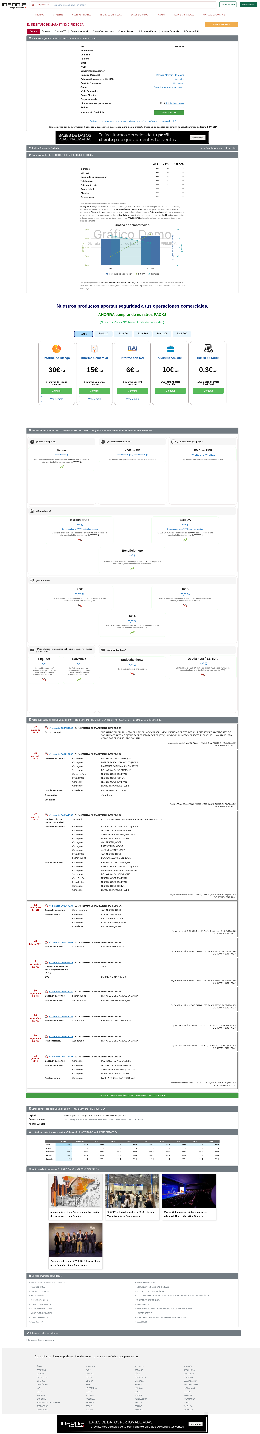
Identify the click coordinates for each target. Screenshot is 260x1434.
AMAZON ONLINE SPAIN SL (43, 1308)
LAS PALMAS (189, 1388)
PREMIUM (39, 15)
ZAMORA (139, 1409)
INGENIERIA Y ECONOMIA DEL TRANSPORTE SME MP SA (161, 1317)
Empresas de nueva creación (41, 1340)
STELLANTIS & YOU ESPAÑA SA (150, 1291)
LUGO (137, 1391)
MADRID (187, 1391)
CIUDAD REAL (141, 1377)
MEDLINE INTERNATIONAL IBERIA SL (152, 1287)
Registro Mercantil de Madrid (170, 75)
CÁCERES (90, 1373)
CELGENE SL (141, 1321)
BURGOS (41, 1373)
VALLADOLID (42, 1409)
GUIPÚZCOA (42, 1384)
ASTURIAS (41, 1370)
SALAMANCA (189, 1398)
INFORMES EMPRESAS (111, 15)
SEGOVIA (90, 1402)
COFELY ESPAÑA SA (39, 1317)
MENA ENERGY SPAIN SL (41, 1313)
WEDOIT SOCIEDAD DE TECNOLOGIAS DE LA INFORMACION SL (164, 1308)
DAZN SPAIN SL (143, 1304)
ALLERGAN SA (37, 1321)
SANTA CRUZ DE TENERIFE (48, 1402)
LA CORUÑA (91, 1388)
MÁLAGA (41, 1395)
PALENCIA (90, 1398)
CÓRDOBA (188, 1377)
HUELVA (89, 1384)
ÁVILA (88, 1370)
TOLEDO (138, 1406)
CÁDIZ (137, 1373)
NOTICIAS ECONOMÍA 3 (214, 15)
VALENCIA (188, 1406)
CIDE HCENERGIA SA (40, 1291)
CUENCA (41, 1380)
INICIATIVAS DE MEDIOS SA (148, 1300)
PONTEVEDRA (141, 1398)
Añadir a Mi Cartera (221, 24)
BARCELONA (189, 1370)
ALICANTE (139, 1366)
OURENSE (41, 1398)
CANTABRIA (189, 1373)
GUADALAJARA (190, 1380)
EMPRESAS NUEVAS (184, 15)
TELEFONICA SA (38, 1287)
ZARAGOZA (188, 1409)
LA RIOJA (138, 1388)
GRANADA (139, 1380)
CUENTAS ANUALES (81, 15)
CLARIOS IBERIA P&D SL (41, 1304)
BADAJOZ (139, 1370)
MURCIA (138, 1395)
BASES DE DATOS (139, 15)
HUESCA (138, 1384)
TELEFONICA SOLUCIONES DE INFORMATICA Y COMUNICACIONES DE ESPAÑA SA (172, 1295)
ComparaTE (58, 15)
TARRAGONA (42, 1406)
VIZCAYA (89, 1409)
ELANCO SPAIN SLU (39, 1300)
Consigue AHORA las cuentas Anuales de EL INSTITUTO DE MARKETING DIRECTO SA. (106, 1119)
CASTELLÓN (42, 1377)
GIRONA (89, 1380)
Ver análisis (178, 83)
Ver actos (179, 79)
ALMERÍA (188, 1366)
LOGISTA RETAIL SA (144, 1313)
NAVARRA (188, 1395)
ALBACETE (90, 1366)
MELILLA (90, 1395)
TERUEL (89, 1406)
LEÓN (39, 1391)
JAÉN (39, 1388)
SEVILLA (138, 1402)
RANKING (161, 15)
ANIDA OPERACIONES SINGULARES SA (48, 1282)
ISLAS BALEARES (191, 1384)
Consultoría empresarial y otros (168, 87)
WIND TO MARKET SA (145, 1282)
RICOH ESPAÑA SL (39, 1295)
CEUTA (89, 1377)
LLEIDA (89, 1391)
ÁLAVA (39, 1366)
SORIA (186, 1402)
